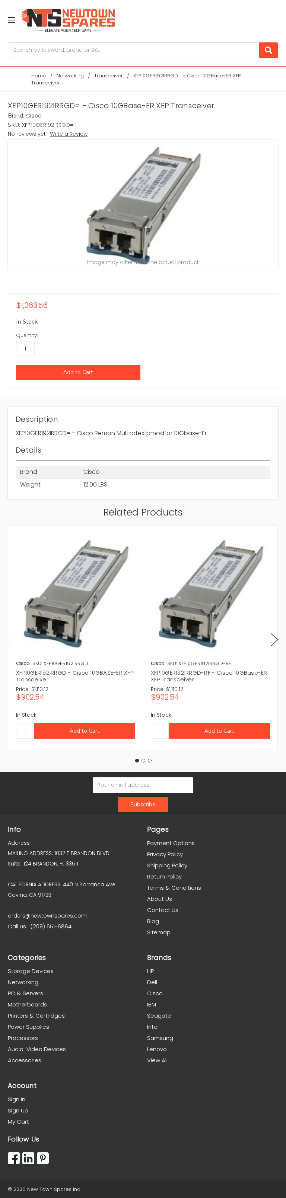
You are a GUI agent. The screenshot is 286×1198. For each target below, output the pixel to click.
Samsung (160, 1038)
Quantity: (27, 335)
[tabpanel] (75, 638)
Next (274, 639)
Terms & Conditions (174, 888)
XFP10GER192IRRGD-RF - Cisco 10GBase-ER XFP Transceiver (209, 676)
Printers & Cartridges (36, 1015)
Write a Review (69, 134)
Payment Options (171, 843)
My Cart (18, 1121)
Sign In (16, 1099)
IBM (151, 1004)
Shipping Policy (167, 865)
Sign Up (18, 1110)
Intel (153, 1027)
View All (157, 1060)
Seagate (159, 1015)
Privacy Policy (165, 854)
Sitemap (159, 932)
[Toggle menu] (11, 20)
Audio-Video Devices (37, 1049)
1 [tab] (137, 760)
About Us (159, 899)
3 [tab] (150, 760)
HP (150, 971)
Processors (23, 1038)
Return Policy (164, 876)
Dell (152, 982)
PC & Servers (25, 993)
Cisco (155, 993)
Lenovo (157, 1049)
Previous (9, 639)
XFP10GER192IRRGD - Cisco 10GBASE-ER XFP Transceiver (74, 676)
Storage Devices (31, 971)
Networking (23, 982)
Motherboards (27, 1004)
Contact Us (162, 910)
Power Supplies (28, 1027)
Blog (153, 921)
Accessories (24, 1060)
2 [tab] (143, 760)
